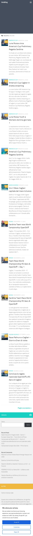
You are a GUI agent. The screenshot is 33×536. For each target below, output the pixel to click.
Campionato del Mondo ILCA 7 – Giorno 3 (13, 439)
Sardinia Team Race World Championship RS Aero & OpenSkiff (20, 301)
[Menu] (30, 2)
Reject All (16, 532)
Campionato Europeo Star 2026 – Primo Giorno (14, 446)
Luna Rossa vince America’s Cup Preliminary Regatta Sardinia (20, 46)
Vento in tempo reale (7, 493)
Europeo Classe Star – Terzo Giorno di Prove (13, 437)
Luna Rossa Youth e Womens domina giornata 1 (20, 120)
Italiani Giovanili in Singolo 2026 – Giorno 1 (13, 435)
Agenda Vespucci (14, 334)
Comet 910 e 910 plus (13, 460)
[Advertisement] (16, 17)
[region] (16, 520)
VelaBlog (4, 2)
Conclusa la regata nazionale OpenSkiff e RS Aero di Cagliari (19, 377)
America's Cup (13, 40)
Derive (11, 221)
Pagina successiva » (25, 408)
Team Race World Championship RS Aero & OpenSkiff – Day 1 (19, 264)
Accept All (16, 522)
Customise (16, 527)
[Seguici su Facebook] (30, 415)
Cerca (2, 421)
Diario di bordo (13, 185)
